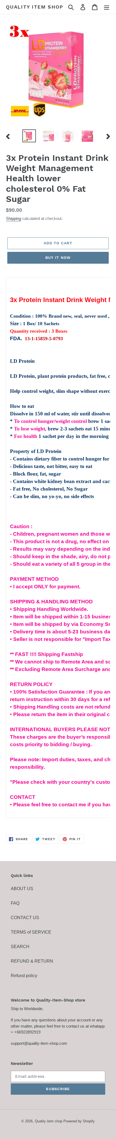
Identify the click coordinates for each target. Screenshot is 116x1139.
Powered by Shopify (79, 1121)
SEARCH (20, 946)
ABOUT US (22, 888)
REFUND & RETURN (32, 961)
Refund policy (24, 975)
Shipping (13, 218)
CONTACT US (25, 917)
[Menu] (106, 7)
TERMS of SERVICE (31, 932)
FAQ (15, 903)
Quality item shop (34, 7)
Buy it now (58, 257)
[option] (29, 136)
